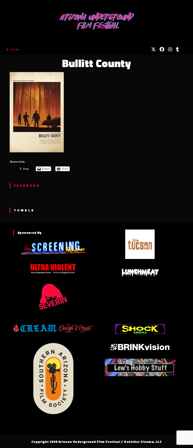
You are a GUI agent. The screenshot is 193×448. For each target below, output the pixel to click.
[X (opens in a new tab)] (153, 49)
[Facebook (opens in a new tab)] (162, 49)
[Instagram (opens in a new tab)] (170, 49)
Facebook (27, 185)
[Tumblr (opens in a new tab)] (177, 49)
